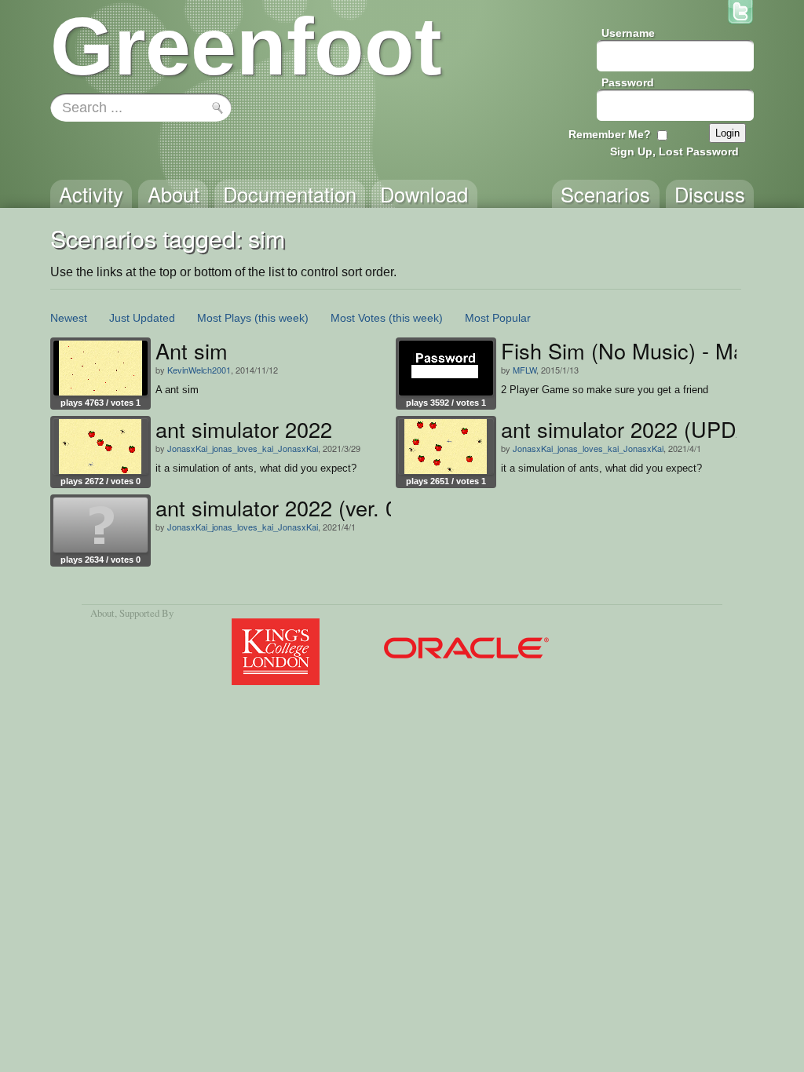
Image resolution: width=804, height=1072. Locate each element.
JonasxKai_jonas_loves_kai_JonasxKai (242, 448)
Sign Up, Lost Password (674, 151)
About (102, 613)
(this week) (281, 318)
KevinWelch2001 (199, 369)
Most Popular (498, 318)
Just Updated (142, 318)
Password (627, 82)
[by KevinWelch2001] (100, 368)
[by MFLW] (446, 368)
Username (628, 33)
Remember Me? (609, 134)
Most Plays (224, 318)
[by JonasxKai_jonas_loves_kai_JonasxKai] (100, 446)
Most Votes (358, 318)
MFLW (524, 369)
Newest (68, 318)
